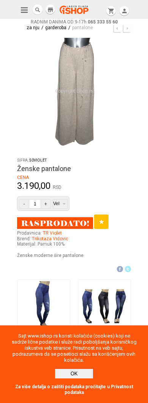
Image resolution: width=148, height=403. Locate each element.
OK (74, 374)
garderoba (55, 27)
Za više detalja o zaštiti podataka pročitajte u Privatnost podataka (74, 389)
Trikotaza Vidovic (50, 238)
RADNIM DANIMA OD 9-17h (74, 22)
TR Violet (52, 233)
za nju (33, 27)
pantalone (82, 27)
